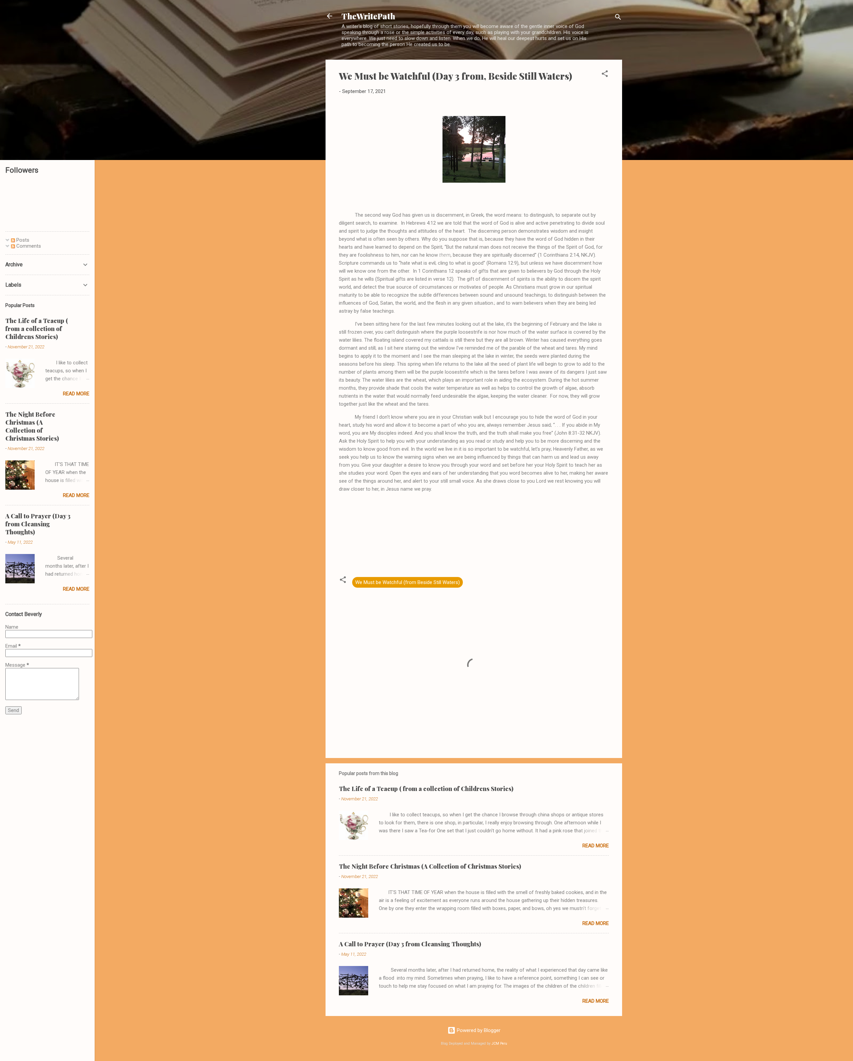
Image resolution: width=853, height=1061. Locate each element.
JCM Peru (499, 1043)
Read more (595, 846)
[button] (605, 75)
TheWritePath (368, 16)
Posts (22, 240)
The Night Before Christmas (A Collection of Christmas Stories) (430, 866)
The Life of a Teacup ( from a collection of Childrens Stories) (426, 789)
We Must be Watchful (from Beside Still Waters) (407, 582)
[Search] (618, 18)
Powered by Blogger (477, 1030)
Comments (28, 246)
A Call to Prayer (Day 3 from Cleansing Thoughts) (410, 944)
